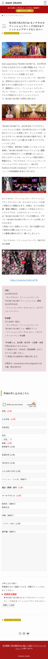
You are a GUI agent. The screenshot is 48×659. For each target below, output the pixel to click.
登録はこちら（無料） (24, 10)
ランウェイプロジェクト (12, 33)
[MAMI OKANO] (11, 3)
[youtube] (27, 633)
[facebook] (20, 633)
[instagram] (24, 633)
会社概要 (5, 645)
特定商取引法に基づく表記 (21, 645)
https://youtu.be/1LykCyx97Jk (24, 280)
